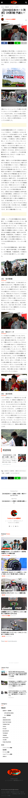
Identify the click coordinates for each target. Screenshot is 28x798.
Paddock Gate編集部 (10, 19)
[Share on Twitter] (11, 43)
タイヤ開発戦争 (7, 715)
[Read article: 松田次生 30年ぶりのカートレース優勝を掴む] (14, 585)
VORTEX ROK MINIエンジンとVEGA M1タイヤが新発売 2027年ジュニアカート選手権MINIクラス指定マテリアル (18, 693)
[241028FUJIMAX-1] (14, 77)
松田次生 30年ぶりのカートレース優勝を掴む (13, 593)
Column (4, 739)
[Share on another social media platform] (24, 43)
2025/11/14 (9, 595)
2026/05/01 (9, 576)
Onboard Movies (7, 719)
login (6, 641)
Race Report (6, 731)
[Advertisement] (14, 48)
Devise (4, 717)
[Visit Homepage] (14, 2)
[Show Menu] (2, 2)
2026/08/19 (11, 678)
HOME (2, 792)
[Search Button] (26, 2)
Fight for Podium (7, 722)
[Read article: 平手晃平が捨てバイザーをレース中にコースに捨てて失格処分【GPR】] (14, 624)
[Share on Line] (17, 43)
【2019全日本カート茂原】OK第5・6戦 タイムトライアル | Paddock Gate (9, 458)
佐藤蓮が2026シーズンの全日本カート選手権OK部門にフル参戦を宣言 (13, 552)
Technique (5, 733)
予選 (3, 473)
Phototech (5, 737)
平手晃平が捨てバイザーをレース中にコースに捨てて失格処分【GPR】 (14, 633)
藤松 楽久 (3, 576)
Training (5, 735)
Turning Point (6, 724)
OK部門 (7, 473)
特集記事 (7, 7)
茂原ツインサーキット (20, 470)
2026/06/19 (14, 555)
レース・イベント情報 (7, 747)
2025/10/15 (14, 615)
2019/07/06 (5, 21)
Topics (4, 726)
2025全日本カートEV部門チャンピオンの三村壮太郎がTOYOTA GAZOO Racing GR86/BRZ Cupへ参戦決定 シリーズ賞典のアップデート (18, 684)
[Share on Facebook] (4, 43)
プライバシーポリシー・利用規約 (8, 793)
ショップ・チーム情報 (7, 754)
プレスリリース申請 (5, 795)
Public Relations (7, 742)
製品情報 (4, 749)
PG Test (4, 728)
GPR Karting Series (6, 569)
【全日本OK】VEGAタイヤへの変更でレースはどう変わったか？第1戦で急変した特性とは (13, 573)
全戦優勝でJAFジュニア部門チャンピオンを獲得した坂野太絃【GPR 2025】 (13, 612)
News (2, 745)
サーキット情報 (6, 752)
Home (2, 7)
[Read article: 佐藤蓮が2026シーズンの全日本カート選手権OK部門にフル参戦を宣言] (14, 543)
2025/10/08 (9, 636)
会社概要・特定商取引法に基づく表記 (14, 792)
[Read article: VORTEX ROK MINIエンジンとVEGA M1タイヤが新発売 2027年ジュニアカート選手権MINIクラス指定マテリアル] (4, 692)
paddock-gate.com (7, 464)
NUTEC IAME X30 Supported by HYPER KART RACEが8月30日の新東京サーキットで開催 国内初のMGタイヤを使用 (18, 674)
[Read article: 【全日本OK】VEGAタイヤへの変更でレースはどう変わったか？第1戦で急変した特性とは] (14, 564)
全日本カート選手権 (14, 7)
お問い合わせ (21, 793)
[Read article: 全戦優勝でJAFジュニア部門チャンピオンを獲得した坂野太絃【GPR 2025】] (14, 603)
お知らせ (4, 756)
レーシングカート (15, 473)
